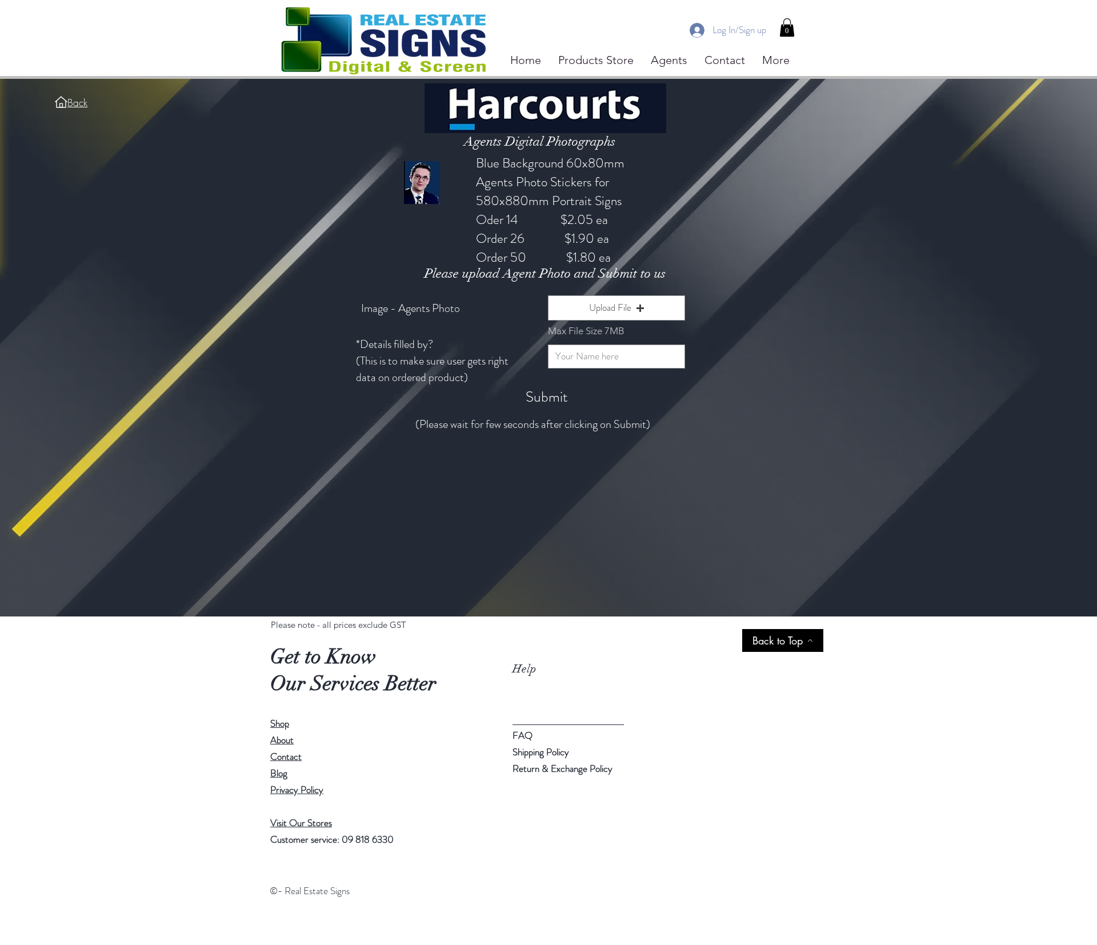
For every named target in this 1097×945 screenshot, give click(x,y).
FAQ (523, 735)
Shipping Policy (541, 752)
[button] (787, 27)
